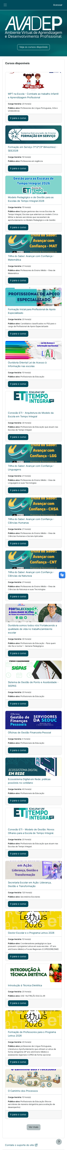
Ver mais (33, 1127)
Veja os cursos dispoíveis (33, 47)
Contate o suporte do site (19, 1145)
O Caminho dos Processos (23, 1090)
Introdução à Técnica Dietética (25, 985)
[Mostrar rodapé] (59, 1142)
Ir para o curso (18, 118)
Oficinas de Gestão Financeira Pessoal (29, 732)
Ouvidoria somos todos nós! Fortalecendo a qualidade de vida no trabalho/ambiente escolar (32, 629)
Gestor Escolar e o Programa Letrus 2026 (31, 932)
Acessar (57, 4)
